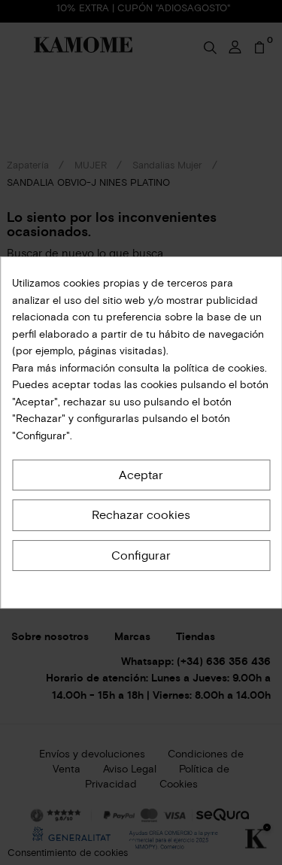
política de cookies (218, 368)
